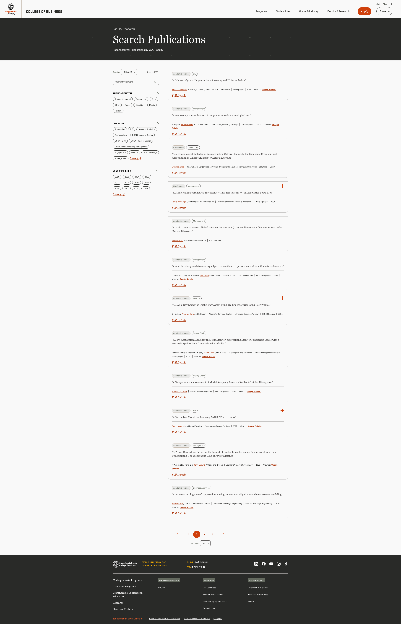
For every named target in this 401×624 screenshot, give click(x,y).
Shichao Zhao (178, 167)
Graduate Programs (124, 586)
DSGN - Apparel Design (142, 135)
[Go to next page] (223, 534)
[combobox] (129, 72)
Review (118, 111)
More (383, 11)
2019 (146, 182)
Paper (127, 105)
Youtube (271, 564)
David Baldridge (179, 202)
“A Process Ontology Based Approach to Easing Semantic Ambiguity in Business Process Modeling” (227, 494)
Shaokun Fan (177, 503)
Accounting (120, 129)
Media (152, 105)
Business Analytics (146, 129)
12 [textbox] (204, 543)
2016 (136, 188)
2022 (117, 182)
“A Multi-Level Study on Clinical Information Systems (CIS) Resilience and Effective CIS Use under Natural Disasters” (227, 229)
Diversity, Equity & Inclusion (215, 601)
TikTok (286, 564)
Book (154, 99)
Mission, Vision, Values (213, 594)
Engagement (120, 152)
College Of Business (44, 11)
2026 (117, 177)
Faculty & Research (338, 11)
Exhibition (139, 105)
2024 (137, 177)
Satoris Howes (187, 124)
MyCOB (161, 587)
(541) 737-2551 (201, 562)
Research (118, 602)
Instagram (279, 564)
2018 (117, 188)
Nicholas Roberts (179, 89)
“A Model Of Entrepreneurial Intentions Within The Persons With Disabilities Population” (222, 192)
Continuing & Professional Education (128, 594)
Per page (194, 543)
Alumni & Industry (308, 11)
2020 (136, 182)
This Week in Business (258, 587)
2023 (147, 177)
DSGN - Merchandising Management (131, 146)
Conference (141, 99)
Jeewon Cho (177, 240)
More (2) (135, 158)
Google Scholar (269, 89)
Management (120, 158)
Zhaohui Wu (208, 352)
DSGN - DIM (120, 141)
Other (117, 105)
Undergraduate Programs (127, 580)
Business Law (121, 135)
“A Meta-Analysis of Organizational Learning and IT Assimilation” (209, 80)
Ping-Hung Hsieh (179, 391)
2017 (126, 188)
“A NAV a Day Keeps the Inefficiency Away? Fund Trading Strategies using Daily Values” (221, 304)
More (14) (119, 194)
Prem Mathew (188, 314)
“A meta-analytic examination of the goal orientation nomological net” (211, 115)
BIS (131, 129)
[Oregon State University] (11, 9)
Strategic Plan (209, 608)
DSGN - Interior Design (141, 141)
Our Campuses (209, 587)
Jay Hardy (204, 275)
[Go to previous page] (177, 534)
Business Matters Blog (258, 594)
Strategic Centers (123, 609)
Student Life (283, 11)
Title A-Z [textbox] (128, 72)
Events (251, 601)
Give (385, 4)
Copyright (218, 618)
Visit (378, 4)
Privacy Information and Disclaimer (164, 618)
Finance (134, 152)
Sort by (116, 72)
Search (391, 4)
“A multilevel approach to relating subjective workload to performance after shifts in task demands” (228, 266)
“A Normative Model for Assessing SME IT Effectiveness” (204, 417)
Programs (261, 11)
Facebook (264, 564)
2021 (127, 182)
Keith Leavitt (199, 465)
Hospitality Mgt (150, 152)
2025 (127, 177)
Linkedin (256, 564)
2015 (145, 188)
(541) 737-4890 (198, 566)
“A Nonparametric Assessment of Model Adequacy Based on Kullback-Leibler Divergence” (222, 382)
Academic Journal (123, 99)
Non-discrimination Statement (197, 618)
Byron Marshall (178, 426)
